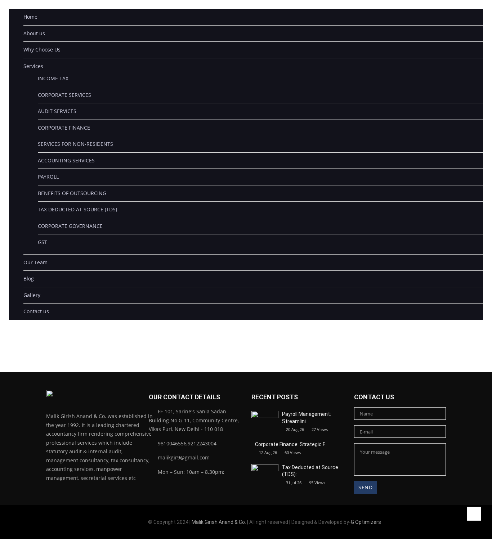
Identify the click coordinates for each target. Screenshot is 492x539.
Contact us (36, 311)
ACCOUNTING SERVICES (66, 160)
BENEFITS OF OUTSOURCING (72, 193)
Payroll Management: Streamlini (306, 417)
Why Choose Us (42, 49)
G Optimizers (366, 522)
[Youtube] (81, 523)
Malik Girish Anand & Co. (219, 522)
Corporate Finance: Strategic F (290, 444)
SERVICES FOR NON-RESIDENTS (75, 143)
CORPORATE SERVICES (64, 94)
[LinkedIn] (61, 523)
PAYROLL (48, 176)
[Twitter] (71, 523)
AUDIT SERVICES (57, 111)
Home (30, 16)
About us (34, 33)
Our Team (35, 262)
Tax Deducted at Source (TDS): (310, 470)
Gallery (31, 295)
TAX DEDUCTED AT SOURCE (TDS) (77, 209)
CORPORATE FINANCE (64, 127)
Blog (28, 278)
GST (42, 242)
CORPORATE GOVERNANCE (70, 226)
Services (33, 66)
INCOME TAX (53, 78)
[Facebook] (52, 523)
